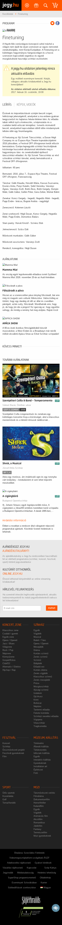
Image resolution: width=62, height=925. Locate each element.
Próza (36, 683)
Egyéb (37, 630)
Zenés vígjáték (41, 673)
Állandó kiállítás (41, 746)
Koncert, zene (12, 625)
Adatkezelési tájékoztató (19, 863)
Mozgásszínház (41, 686)
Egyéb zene (8, 637)
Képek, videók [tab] (26, 104)
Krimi (36, 700)
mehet (51, 608)
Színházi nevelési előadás (46, 716)
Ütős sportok (8, 793)
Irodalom (38, 693)
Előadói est (39, 666)
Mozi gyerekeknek (42, 836)
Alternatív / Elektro (11, 666)
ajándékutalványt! (15, 551)
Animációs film (41, 816)
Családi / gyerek (10, 633)
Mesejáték (38, 647)
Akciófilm (38, 819)
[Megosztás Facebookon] (58, 23)
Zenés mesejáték (42, 680)
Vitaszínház (39, 723)
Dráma (37, 650)
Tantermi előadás (42, 709)
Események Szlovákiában (24, 882)
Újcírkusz (38, 696)
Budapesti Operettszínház (14, 500)
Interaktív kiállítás (42, 760)
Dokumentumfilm (42, 799)
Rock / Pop (7, 650)
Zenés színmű (40, 657)
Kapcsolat (31, 867)
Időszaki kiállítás (42, 753)
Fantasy (37, 829)
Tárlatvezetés (40, 750)
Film (4, 756)
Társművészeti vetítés (44, 793)
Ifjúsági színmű (41, 690)
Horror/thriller (40, 803)
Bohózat (37, 703)
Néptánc (37, 706)
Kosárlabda (7, 796)
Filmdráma (39, 796)
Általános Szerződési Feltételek (29, 853)
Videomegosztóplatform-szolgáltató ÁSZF (29, 858)
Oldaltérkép (45, 877)
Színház (39, 625)
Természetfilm (40, 832)
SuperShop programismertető (22, 877)
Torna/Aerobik (9, 803)
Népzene (6, 653)
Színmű (37, 660)
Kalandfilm (39, 806)
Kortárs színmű (41, 653)
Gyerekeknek (40, 763)
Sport (6, 787)
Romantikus (39, 822)
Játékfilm (38, 826)
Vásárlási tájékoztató (13, 867)
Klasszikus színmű (43, 676)
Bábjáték (38, 663)
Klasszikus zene (10, 630)
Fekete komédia (41, 713)
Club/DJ (6, 663)
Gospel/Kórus (9, 660)
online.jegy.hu (12, 574)
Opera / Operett (9, 640)
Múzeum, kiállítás (46, 738)
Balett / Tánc (40, 640)
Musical (37, 637)
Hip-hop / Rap (9, 670)
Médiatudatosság (25, 872)
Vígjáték (37, 633)
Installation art (40, 766)
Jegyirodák (8, 872)
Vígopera (38, 719)
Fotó (36, 773)
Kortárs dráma (40, 670)
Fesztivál (9, 738)
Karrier (44, 882)
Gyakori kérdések (43, 863)
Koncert (6, 743)
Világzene (7, 647)
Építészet (38, 769)
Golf (4, 799)
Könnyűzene (8, 657)
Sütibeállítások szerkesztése (22, 887)
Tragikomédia (40, 726)
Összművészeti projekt (13, 750)
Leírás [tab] (7, 104)
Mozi (37, 787)
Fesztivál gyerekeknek (13, 753)
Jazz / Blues (8, 643)
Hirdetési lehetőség (47, 872)
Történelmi (39, 743)
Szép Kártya (50, 867)
